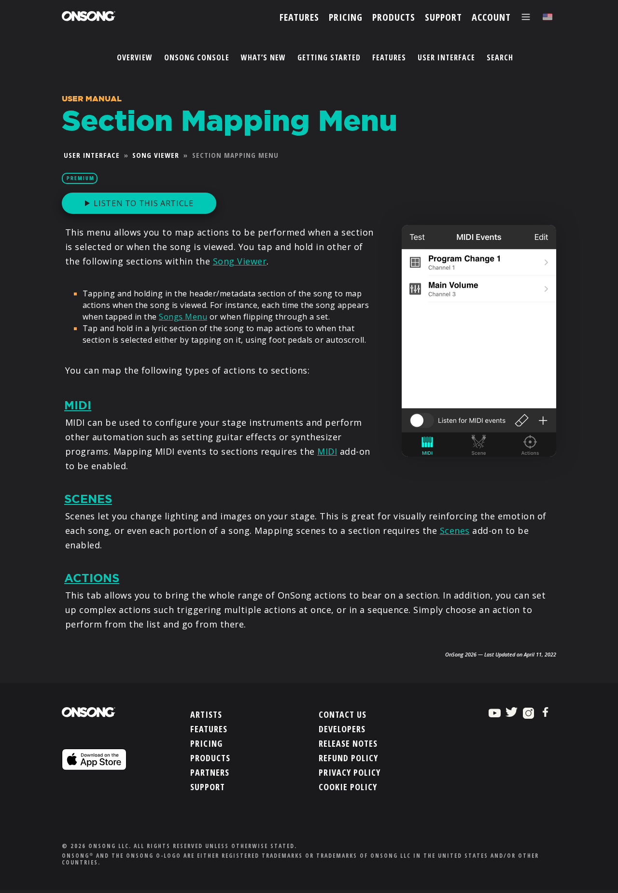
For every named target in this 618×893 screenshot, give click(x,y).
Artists (206, 714)
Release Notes (348, 743)
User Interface (446, 57)
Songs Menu (183, 316)
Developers (342, 729)
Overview (135, 57)
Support (207, 787)
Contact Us (342, 714)
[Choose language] (547, 17)
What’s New (263, 57)
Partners (209, 772)
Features (389, 57)
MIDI (77, 405)
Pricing (206, 743)
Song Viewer (155, 155)
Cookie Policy (348, 787)
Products (210, 758)
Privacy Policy (349, 772)
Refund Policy (348, 758)
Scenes (88, 499)
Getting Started (329, 57)
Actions (91, 578)
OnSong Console (196, 57)
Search (500, 57)
